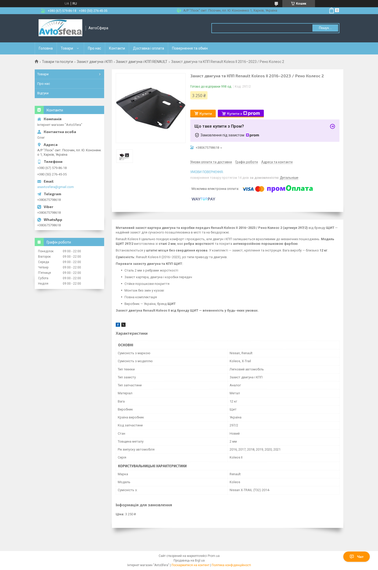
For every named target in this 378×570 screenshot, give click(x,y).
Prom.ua (214, 556)
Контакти (117, 48)
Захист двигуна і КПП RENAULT (141, 62)
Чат (360, 557)
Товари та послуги (57, 62)
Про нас (94, 48)
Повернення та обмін (190, 48)
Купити (206, 113)
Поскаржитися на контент (190, 565)
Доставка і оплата (148, 48)
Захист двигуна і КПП (94, 62)
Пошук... (325, 28)
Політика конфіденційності (231, 565)
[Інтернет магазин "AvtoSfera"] (60, 28)
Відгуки (43, 93)
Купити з (234, 113)
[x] (123, 326)
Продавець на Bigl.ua (189, 560)
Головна (46, 48)
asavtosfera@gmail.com (55, 187)
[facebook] (118, 326)
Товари (67, 48)
